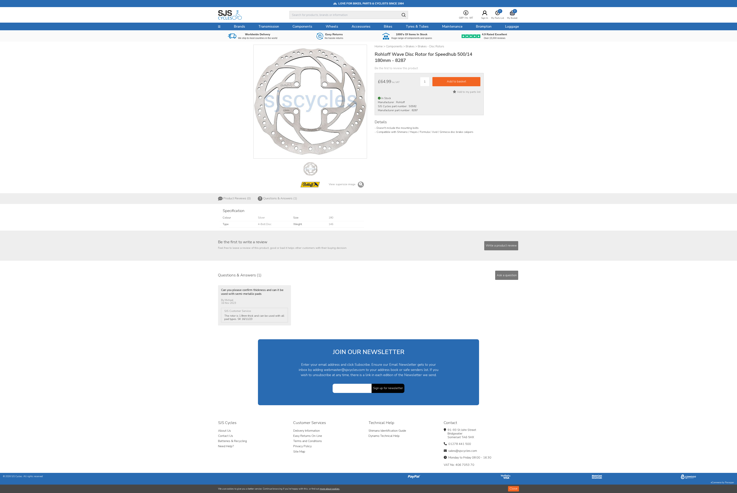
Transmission (268, 26)
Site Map (299, 451)
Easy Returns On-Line (307, 436)
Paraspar (729, 482)
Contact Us (225, 436)
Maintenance (452, 26)
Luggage (512, 26)
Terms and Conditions (307, 441)
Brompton (484, 26)
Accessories (361, 26)
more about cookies (330, 488)
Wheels (332, 26)
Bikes (388, 26)
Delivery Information (306, 431)
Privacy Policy (302, 446)
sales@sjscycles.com (462, 451)
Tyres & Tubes (417, 26)
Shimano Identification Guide (387, 431)
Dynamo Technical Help (384, 436)
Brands (239, 26)
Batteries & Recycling (232, 441)
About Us (224, 431)
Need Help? (226, 446)
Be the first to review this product (396, 68)
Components (302, 26)
